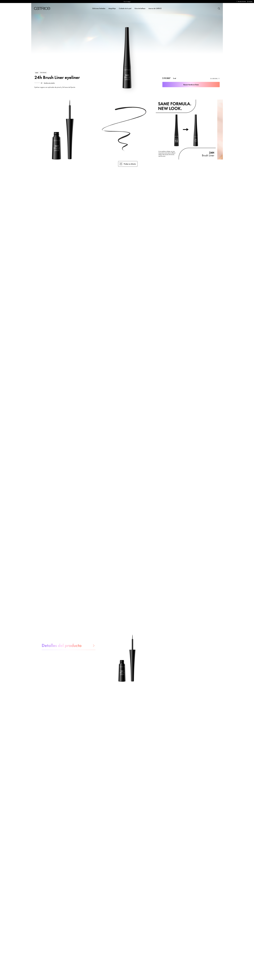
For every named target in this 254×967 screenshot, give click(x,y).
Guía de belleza (140, 8)
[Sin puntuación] (37, 83)
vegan (36, 72)
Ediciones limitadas (98, 8)
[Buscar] (218, 8)
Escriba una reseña (49, 83)
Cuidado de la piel (125, 8)
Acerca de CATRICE (155, 8)
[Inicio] (44, 8)
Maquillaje (112, 8)
